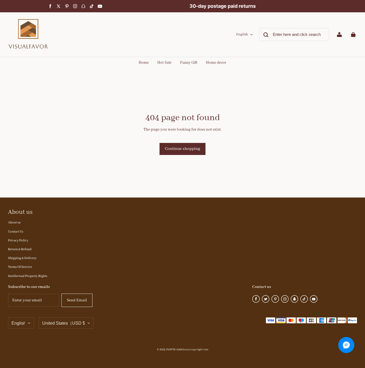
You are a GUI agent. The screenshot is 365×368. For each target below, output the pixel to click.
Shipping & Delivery (22, 258)
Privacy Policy (18, 240)
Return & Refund (20, 249)
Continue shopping (182, 148)
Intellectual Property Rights (27, 276)
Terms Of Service (20, 267)
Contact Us (15, 232)
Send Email (77, 300)
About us (14, 223)
